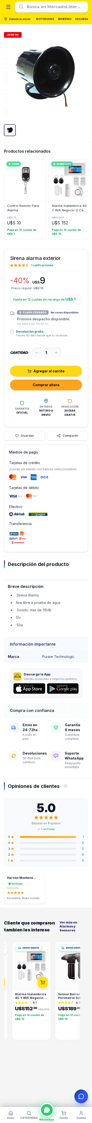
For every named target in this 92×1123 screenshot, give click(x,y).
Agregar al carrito (49, 371)
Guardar (27, 435)
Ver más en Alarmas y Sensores (68, 926)
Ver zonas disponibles (65, 312)
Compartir (71, 435)
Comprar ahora (46, 385)
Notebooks (45, 19)
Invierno (64, 19)
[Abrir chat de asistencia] (81, 1096)
